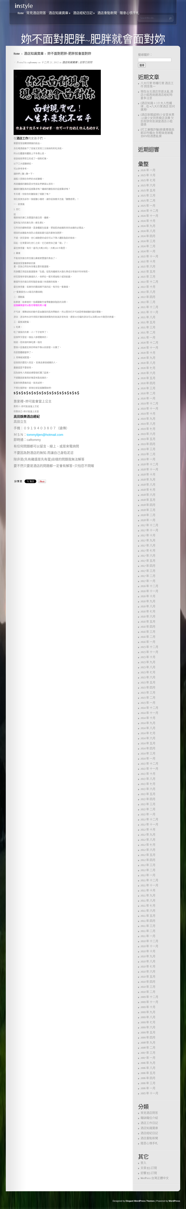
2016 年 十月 (148, 596)
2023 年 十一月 (149, 256)
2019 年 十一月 (149, 408)
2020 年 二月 (148, 393)
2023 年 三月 (148, 277)
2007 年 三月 (148, 1053)
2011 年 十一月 (149, 885)
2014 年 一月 (148, 758)
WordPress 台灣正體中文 (155, 1178)
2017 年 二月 (148, 576)
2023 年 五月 (148, 271)
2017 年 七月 (148, 550)
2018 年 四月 (148, 505)
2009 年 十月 (148, 1007)
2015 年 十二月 (149, 647)
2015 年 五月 (148, 682)
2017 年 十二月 (149, 525)
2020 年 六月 (148, 373)
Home (21, 13)
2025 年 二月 (148, 200)
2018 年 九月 (148, 479)
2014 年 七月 (148, 733)
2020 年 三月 (148, 388)
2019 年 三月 (148, 449)
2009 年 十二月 (149, 997)
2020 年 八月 (148, 363)
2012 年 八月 (148, 840)
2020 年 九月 (148, 358)
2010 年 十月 (148, 951)
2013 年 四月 (148, 799)
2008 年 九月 (148, 1042)
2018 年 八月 (148, 484)
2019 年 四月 (148, 444)
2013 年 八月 (148, 779)
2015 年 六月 (148, 677)
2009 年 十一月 (149, 1002)
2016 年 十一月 (149, 591)
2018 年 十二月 (149, 464)
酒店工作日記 (149, 1123)
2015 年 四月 (148, 687)
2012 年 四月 (148, 860)
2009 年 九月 (148, 1012)
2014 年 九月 (148, 723)
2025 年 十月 (148, 175)
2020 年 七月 (148, 368)
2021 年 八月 (148, 317)
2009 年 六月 (148, 1027)
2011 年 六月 (148, 911)
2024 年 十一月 (149, 216)
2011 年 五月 (148, 916)
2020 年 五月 (148, 378)
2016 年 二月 (148, 637)
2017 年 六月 (148, 556)
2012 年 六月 (148, 850)
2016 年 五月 (148, 621)
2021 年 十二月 (149, 307)
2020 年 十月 (148, 353)
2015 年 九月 (148, 662)
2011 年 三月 (148, 926)
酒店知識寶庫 (59, 13)
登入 (143, 1163)
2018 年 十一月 (149, 469)
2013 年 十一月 (149, 769)
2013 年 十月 (148, 774)
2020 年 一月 (148, 398)
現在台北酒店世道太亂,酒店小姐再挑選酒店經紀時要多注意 (157, 95)
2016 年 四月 (148, 627)
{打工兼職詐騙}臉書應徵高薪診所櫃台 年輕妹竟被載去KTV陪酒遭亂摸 (157, 133)
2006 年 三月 (148, 1083)
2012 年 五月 (148, 855)
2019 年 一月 (148, 459)
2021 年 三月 (148, 327)
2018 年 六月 (148, 495)
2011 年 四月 (148, 921)
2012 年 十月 (148, 829)
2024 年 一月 (148, 251)
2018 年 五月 (148, 500)
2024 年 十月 (148, 221)
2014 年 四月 (148, 748)
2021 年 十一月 (149, 312)
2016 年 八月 (148, 606)
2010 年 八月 (148, 961)
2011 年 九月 (148, 895)
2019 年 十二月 (149, 403)
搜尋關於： (145, 55)
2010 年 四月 (148, 982)
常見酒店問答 (36, 13)
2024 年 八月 (148, 231)
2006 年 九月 (148, 1063)
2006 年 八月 (148, 1068)
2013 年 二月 (148, 809)
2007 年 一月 (148, 1058)
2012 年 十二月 (149, 819)
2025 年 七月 (148, 180)
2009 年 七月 (148, 1022)
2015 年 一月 (148, 703)
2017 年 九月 (148, 540)
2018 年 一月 (148, 520)
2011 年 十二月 (149, 880)
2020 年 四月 (148, 383)
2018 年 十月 (148, 474)
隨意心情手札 (129, 13)
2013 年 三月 (148, 804)
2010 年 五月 (148, 976)
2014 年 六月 (148, 738)
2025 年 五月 (148, 190)
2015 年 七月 (148, 672)
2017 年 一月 (148, 581)
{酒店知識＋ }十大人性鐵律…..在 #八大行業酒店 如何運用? (158, 106)
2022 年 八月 (148, 292)
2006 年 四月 (148, 1078)
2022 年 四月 (148, 297)
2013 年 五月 (148, 794)
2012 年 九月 (148, 834)
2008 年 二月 (148, 1048)
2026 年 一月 (148, 170)
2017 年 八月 (148, 545)
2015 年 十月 (148, 657)
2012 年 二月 (148, 870)
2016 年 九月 (148, 601)
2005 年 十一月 (149, 1093)
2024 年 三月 (148, 241)
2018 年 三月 (148, 510)
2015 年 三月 (148, 692)
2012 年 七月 (148, 845)
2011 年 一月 (148, 936)
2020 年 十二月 (149, 342)
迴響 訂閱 (149, 1173)
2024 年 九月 (148, 226)
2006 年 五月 (148, 1073)
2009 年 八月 (148, 1017)
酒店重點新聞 (107, 13)
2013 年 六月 (148, 789)
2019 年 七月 (148, 429)
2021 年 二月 (148, 332)
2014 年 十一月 (149, 713)
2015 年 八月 (148, 667)
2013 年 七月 (148, 784)
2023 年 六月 (148, 266)
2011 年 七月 (148, 905)
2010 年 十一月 (149, 946)
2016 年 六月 (148, 616)
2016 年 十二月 (149, 586)
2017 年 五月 (148, 561)
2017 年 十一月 (149, 530)
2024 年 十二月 (149, 211)
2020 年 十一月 (149, 348)
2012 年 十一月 (149, 824)
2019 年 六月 (148, 434)
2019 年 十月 (148, 413)
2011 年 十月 (148, 890)
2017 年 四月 (148, 566)
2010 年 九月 (148, 956)
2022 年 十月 (148, 287)
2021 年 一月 (148, 337)
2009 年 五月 (148, 1032)
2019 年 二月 (148, 454)
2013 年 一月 (148, 814)
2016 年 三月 (148, 632)
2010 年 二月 (148, 992)
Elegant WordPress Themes (140, 1201)
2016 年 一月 (148, 642)
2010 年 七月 (148, 966)
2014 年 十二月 (149, 708)
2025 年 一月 (148, 206)
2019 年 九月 (148, 419)
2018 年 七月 (148, 490)
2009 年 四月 (148, 1037)
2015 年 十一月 (149, 652)
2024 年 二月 (148, 246)
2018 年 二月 (148, 515)
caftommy (32, 62)
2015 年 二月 (148, 698)
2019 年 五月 (148, 439)
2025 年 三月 (148, 195)
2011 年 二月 (148, 931)
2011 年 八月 (148, 900)
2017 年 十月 (148, 535)
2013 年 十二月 (149, 763)
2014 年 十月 (148, 718)
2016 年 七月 (148, 611)
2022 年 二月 (148, 302)
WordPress (174, 1201)
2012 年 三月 (148, 865)
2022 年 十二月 (149, 282)
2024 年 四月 (148, 236)
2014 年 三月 (148, 753)
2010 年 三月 (148, 987)
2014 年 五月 (148, 743)
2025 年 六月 (148, 185)
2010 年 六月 (148, 971)
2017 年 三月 (148, 571)
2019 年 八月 (148, 424)
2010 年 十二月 (149, 941)
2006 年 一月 (148, 1088)
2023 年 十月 (148, 261)
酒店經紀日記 (84, 13)
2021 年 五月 (148, 322)
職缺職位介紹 (149, 1118)
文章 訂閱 (149, 1168)
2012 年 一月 (148, 875)
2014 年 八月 (148, 728)
